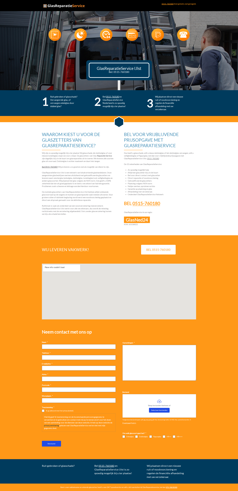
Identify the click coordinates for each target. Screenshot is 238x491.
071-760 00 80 (171, 487)
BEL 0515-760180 (158, 249)
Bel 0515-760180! (50, 167)
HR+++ (179, 436)
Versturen (51, 444)
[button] (118, 48)
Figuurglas (157, 436)
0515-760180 (168, 4)
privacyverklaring (51, 425)
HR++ (169, 436)
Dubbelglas (143, 436)
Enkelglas (130, 436)
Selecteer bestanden (159, 410)
